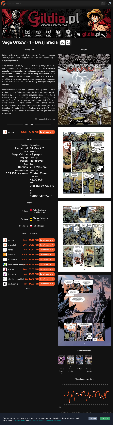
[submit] (103, 3)
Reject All (93, 418)
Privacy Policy (20, 420)
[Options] (109, 3)
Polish (24, 160)
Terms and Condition (37, 420)
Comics (23, 167)
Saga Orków (20, 154)
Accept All (105, 418)
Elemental (21, 148)
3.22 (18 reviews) (17, 173)
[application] (84, 401)
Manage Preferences (53, 420)
